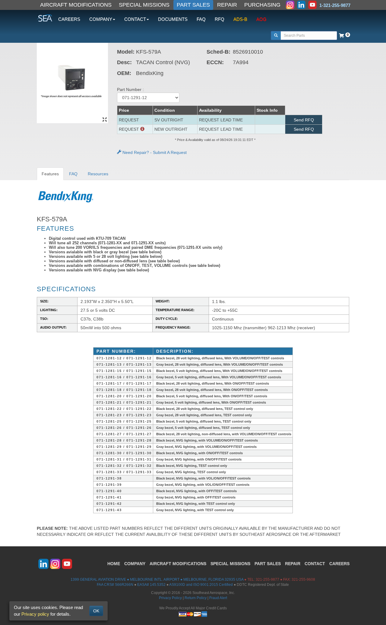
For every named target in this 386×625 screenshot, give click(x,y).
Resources (98, 173)
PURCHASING (262, 5)
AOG (261, 19)
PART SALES (193, 5)
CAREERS (69, 19)
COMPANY (134, 563)
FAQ (201, 19)
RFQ (219, 19)
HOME (113, 563)
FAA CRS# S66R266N (115, 585)
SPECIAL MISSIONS (144, 5)
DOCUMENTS (173, 19)
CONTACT (315, 563)
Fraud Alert (218, 598)
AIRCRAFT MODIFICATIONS (76, 5)
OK (96, 610)
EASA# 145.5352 (151, 585)
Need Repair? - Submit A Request (154, 152)
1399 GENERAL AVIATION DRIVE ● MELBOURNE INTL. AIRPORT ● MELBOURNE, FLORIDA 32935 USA (157, 579)
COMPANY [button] (100, 19)
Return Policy (196, 598)
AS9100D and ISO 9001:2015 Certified (201, 585)
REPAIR (227, 5)
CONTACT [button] (135, 19)
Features (50, 173)
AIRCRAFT (178, 563)
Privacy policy (35, 614)
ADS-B (240, 19)
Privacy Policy (170, 598)
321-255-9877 (267, 579)
